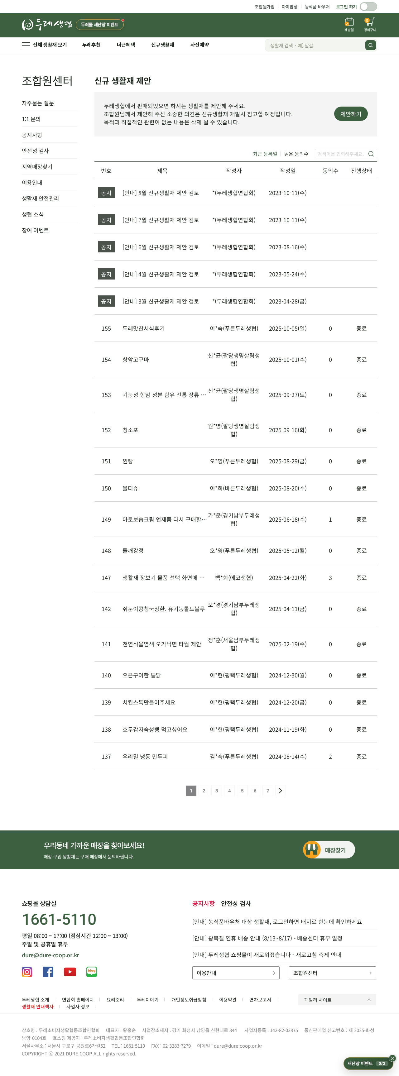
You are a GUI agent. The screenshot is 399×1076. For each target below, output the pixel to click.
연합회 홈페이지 (78, 999)
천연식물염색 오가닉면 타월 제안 (162, 644)
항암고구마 (136, 359)
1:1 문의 (31, 119)
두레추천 (91, 45)
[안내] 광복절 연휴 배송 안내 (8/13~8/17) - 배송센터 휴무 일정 (267, 938)
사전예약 (199, 45)
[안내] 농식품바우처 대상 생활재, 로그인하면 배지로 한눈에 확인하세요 (277, 921)
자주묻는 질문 (38, 103)
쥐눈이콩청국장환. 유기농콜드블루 (164, 609)
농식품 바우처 (317, 6)
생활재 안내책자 (38, 1006)
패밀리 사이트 (318, 1000)
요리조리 (115, 999)
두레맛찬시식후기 (144, 328)
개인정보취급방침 (188, 999)
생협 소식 (33, 214)
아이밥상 (290, 6)
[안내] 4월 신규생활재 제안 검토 (161, 274)
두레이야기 (148, 999)
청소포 (130, 430)
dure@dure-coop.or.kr (50, 955)
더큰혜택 (126, 45)
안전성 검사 (35, 150)
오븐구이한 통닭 (142, 675)
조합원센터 (47, 80)
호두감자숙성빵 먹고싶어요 (155, 729)
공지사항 (32, 135)
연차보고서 (260, 999)
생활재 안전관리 (40, 198)
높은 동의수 (296, 153)
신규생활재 (162, 45)
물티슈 (130, 488)
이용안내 (32, 182)
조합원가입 (265, 6)
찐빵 (128, 461)
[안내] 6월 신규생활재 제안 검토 (161, 247)
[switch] (368, 6)
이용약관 (228, 999)
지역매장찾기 (37, 166)
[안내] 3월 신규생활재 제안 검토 (161, 301)
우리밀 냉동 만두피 (145, 756)
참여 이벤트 (35, 230)
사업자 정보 (77, 1006)
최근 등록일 (265, 153)
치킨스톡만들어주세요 (149, 702)
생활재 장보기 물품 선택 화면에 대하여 (169, 577)
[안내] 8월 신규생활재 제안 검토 (161, 193)
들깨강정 (133, 550)
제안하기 (351, 114)
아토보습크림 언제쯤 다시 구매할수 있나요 (173, 519)
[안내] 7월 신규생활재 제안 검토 (161, 220)
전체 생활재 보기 (50, 45)
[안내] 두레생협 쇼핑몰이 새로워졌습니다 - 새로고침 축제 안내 (266, 954)
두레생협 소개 (35, 999)
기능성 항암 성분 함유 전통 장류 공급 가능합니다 (181, 394)
